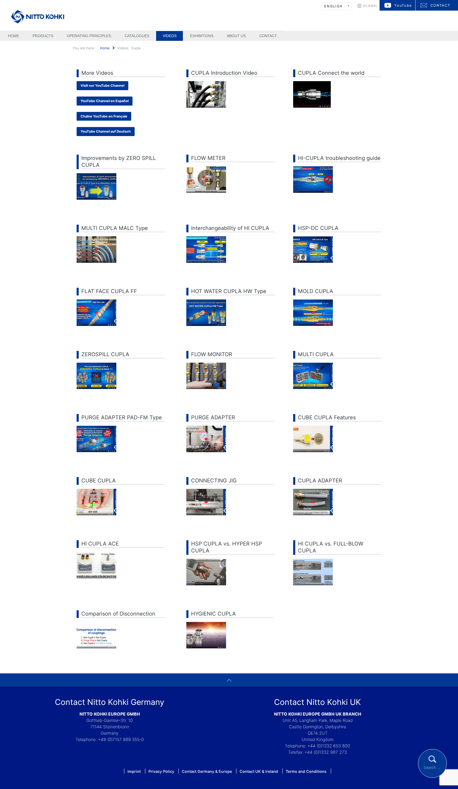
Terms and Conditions (306, 771)
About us (236, 36)
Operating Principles (89, 36)
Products (43, 36)
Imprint (134, 771)
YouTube (403, 5)
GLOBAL (370, 6)
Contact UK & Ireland (259, 771)
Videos (170, 36)
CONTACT (440, 5)
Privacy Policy (161, 771)
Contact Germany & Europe (207, 771)
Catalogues (137, 36)
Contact (268, 36)
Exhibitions (201, 36)
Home (13, 36)
